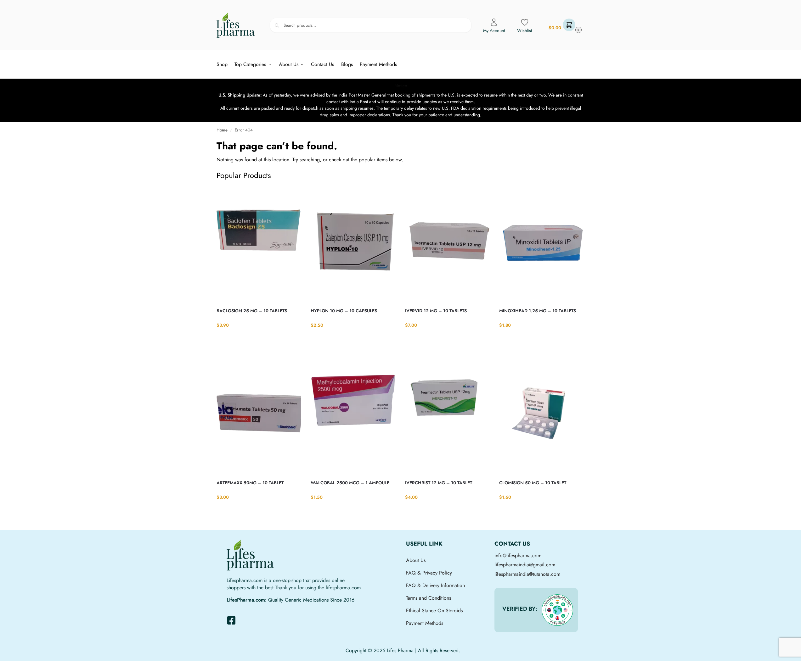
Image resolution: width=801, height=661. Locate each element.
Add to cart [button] (259, 338)
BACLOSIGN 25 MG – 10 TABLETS (252, 311)
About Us (416, 560)
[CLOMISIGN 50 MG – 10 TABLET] (541, 416)
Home (222, 130)
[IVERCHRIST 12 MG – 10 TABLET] (447, 416)
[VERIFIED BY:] (557, 610)
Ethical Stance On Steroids (434, 610)
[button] (564, 25)
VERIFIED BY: (519, 609)
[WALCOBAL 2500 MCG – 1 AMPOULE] (353, 416)
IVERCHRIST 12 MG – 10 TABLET (438, 483)
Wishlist (524, 30)
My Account (494, 30)
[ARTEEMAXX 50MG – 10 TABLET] (259, 416)
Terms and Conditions (428, 598)
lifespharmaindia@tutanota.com (527, 574)
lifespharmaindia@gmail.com (524, 564)
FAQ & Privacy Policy (429, 572)
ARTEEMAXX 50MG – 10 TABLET (250, 483)
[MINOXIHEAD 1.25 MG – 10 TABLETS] (541, 244)
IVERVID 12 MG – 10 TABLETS (436, 311)
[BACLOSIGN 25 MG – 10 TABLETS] (259, 244)
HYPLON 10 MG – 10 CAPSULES (344, 311)
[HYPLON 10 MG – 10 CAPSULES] (353, 244)
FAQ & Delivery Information (435, 585)
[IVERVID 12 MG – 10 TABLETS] (447, 244)
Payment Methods (424, 623)
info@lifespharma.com (517, 555)
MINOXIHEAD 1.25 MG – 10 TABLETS (537, 311)
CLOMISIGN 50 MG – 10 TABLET (532, 483)
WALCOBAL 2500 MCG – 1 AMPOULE (350, 483)
